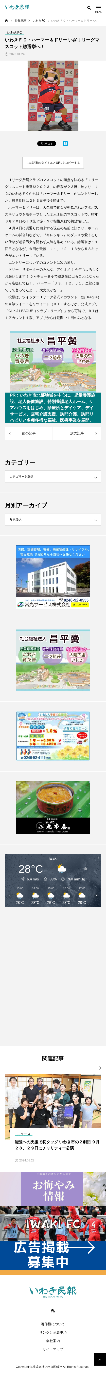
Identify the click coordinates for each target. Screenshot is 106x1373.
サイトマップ (53, 1349)
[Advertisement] (53, 981)
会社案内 (53, 1340)
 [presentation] (98, 1068)
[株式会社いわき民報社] (17, 7)
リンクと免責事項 (53, 1332)
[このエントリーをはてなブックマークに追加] (65, 145)
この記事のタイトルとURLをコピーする (53, 163)
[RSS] (53, 1310)
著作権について (53, 1324)
